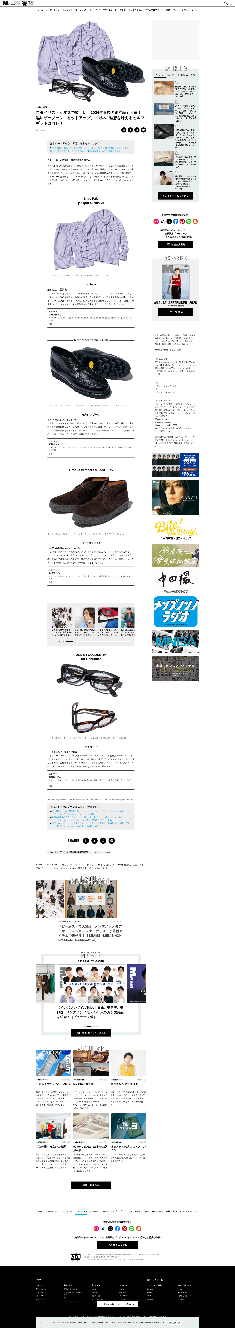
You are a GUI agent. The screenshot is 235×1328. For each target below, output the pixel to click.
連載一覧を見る (91, 1185)
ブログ (123, 10)
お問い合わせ (123, 1316)
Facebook (176, 221)
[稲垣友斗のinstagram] (50, 786)
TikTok (163, 221)
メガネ (107, 852)
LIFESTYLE (80, 1080)
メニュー (231, 3)
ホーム (40, 10)
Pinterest (182, 221)
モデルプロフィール (154, 10)
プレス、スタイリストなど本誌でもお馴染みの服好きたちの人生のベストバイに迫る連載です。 (128, 1157)
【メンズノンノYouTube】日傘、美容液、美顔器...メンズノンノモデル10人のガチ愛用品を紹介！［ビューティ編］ (90, 1012)
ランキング (67, 10)
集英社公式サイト (76, 1316)
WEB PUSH (195, 221)
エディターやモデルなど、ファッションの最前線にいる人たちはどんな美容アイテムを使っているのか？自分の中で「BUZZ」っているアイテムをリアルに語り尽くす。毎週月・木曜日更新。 (53, 1098)
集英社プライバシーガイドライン (101, 1316)
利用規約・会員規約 (157, 1316)
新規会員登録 (178, 244)
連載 (168, 10)
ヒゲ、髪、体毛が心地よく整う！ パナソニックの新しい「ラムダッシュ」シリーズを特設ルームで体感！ (85, 635)
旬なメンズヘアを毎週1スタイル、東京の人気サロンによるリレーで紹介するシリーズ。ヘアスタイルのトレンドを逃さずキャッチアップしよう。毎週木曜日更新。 (128, 1098)
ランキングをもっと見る (175, 196)
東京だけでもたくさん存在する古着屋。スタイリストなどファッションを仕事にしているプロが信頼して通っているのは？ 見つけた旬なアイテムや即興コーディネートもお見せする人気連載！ (53, 1161)
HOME (39, 864)
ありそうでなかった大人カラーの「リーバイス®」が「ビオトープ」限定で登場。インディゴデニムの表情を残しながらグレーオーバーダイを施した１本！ (185, 113)
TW (123, 130)
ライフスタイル (135, 10)
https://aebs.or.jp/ (138, 1259)
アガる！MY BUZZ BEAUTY (53, 1084)
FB (130, 130)
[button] (63, 641)
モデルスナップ (110, 10)
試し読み (178, 312)
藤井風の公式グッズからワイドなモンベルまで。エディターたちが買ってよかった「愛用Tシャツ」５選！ (185, 91)
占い (175, 10)
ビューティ (95, 10)
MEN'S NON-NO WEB (10, 3)
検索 (225, 3)
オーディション (52, 10)
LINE (143, 130)
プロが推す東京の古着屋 (51, 1146)
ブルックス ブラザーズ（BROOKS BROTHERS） (69, 852)
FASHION (43, 107)
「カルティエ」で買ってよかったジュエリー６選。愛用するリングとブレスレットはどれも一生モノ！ (185, 162)
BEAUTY (65, 921)
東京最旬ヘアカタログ (124, 1084)
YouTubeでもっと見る (93, 1033)
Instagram (156, 221)
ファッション (81, 10)
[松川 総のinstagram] (50, 453)
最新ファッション (71, 864)
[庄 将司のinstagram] (50, 582)
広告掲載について (139, 1316)
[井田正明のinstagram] (50, 324)
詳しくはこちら (175, 1323)
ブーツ (97, 852)
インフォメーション (188, 10)
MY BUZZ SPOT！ (84, 1084)
